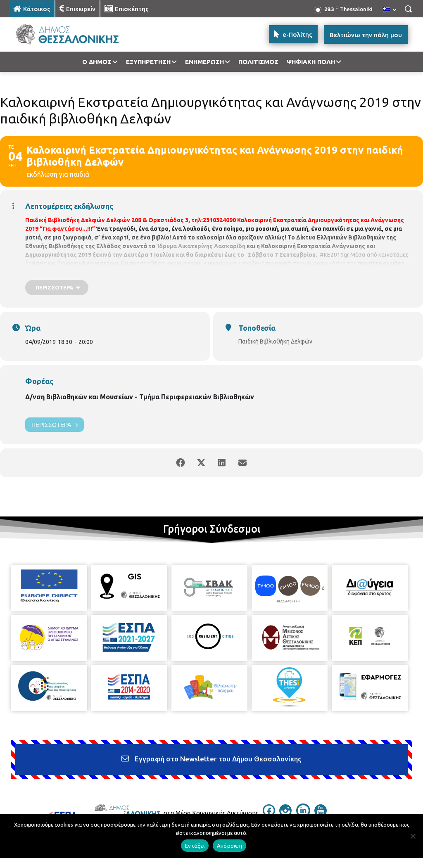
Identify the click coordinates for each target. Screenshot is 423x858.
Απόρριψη (229, 846)
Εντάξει (194, 846)
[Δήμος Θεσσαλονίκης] (57, 34)
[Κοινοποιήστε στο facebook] (180, 463)
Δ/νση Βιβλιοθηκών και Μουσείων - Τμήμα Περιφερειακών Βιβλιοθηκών (139, 397)
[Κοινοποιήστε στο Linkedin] (222, 463)
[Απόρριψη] (413, 836)
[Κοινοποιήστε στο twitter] (201, 463)
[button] (408, 8)
